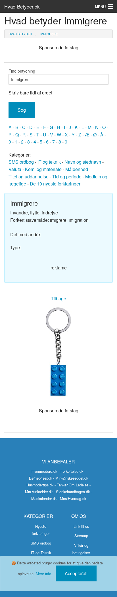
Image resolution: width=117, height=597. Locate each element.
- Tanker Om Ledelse (71, 485)
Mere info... (45, 573)
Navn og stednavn (82, 162)
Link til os (81, 526)
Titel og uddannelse (29, 176)
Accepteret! (76, 573)
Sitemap (81, 535)
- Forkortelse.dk (70, 471)
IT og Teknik (41, 552)
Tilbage (58, 298)
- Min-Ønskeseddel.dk (70, 478)
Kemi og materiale (43, 169)
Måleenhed (76, 169)
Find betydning (22, 71)
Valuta (15, 169)
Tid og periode (67, 176)
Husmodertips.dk (39, 485)
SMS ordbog (21, 162)
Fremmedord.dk (44, 471)
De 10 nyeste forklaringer (55, 183)
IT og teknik (49, 162)
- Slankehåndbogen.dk (72, 491)
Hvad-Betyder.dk (22, 6)
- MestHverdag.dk (72, 498)
